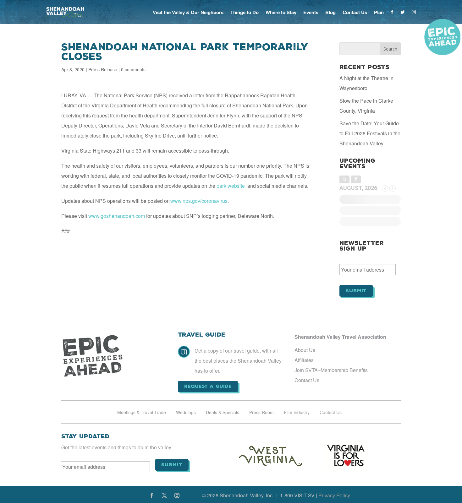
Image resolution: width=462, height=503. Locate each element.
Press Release (102, 69)
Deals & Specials (222, 412)
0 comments (133, 69)
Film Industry (297, 412)
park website (231, 185)
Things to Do (244, 12)
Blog (330, 12)
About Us (304, 350)
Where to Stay (281, 12)
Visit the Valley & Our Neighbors (188, 12)
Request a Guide (208, 386)
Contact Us (355, 12)
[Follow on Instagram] (177, 495)
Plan (379, 12)
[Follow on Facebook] (152, 495)
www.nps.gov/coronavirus (199, 200)
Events (310, 12)
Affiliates (304, 360)
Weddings (186, 412)
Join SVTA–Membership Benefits (331, 370)
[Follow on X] (164, 495)
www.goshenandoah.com (116, 215)
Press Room (261, 412)
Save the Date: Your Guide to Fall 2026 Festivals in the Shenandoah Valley (369, 133)
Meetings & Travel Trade (141, 412)
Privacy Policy (334, 495)
